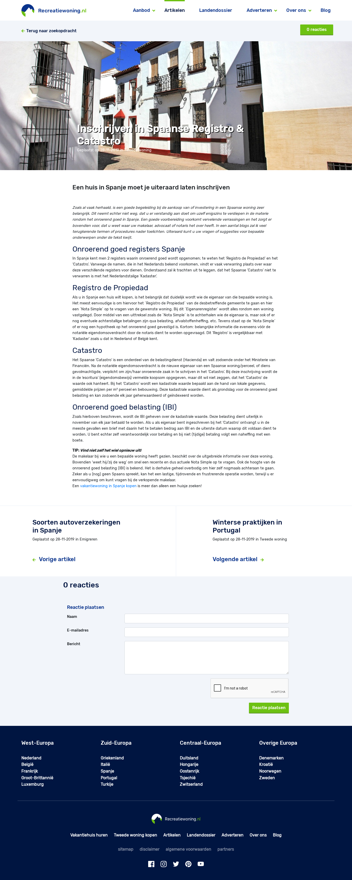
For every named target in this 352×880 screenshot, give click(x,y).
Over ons (258, 835)
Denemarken (271, 758)
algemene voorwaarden (188, 849)
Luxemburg (32, 784)
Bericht (73, 644)
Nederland (31, 758)
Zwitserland (191, 784)
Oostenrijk (189, 771)
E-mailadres (78, 630)
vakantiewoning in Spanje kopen (108, 486)
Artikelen (174, 10)
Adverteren (233, 835)
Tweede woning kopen (135, 835)
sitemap (125, 849)
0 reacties (317, 29)
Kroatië (266, 764)
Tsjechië (188, 777)
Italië (105, 764)
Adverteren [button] (259, 10)
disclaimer (150, 849)
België (27, 764)
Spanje (107, 771)
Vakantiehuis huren (89, 835)
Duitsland (189, 758)
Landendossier (215, 10)
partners (225, 849)
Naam (72, 617)
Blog (326, 10)
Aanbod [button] (141, 10)
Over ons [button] (296, 10)
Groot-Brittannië (37, 777)
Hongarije (189, 764)
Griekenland (112, 758)
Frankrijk (29, 771)
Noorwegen (270, 771)
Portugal (109, 777)
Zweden (267, 777)
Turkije (107, 784)
